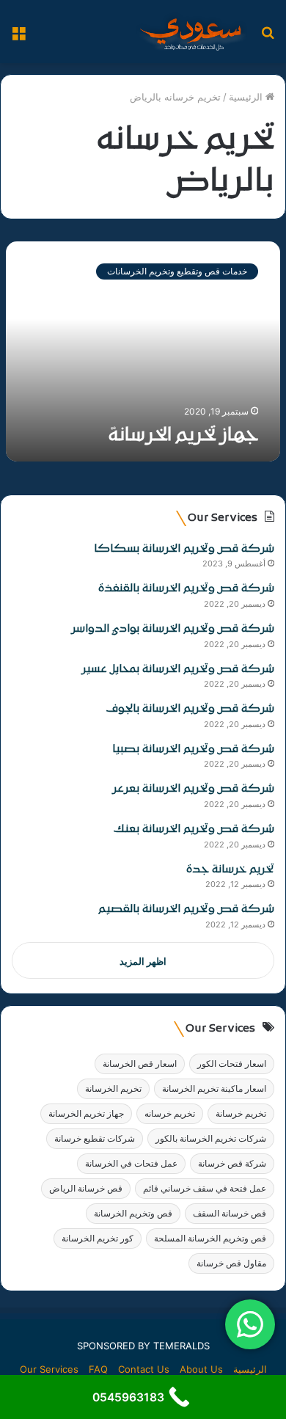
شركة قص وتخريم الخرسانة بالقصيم (186, 909)
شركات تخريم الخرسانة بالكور (210, 1138)
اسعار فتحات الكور (231, 1063)
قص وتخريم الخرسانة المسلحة (210, 1238)
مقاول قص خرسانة (231, 1263)
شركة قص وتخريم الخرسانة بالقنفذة (186, 589)
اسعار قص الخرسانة (140, 1063)
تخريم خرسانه (169, 1113)
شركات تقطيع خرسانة (94, 1138)
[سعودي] (190, 31)
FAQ (98, 1369)
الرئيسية (247, 97)
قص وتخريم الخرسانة (133, 1213)
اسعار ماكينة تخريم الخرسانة (214, 1088)
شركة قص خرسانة (232, 1163)
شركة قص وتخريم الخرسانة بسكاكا (184, 549)
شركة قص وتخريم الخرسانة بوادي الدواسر (172, 629)
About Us (201, 1369)
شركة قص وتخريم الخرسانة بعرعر (193, 789)
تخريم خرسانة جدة (230, 870)
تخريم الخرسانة (113, 1088)
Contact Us (143, 1369)
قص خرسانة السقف (229, 1213)
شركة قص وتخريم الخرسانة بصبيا (193, 749)
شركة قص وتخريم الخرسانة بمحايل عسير (177, 669)
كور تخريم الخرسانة (97, 1238)
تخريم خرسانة (241, 1113)
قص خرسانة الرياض (85, 1188)
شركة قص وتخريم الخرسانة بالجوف (190, 709)
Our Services (49, 1369)
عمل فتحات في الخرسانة (131, 1163)
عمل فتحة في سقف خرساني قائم (204, 1188)
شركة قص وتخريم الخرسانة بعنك (194, 829)
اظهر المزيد (143, 961)
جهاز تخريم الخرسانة (183, 436)
